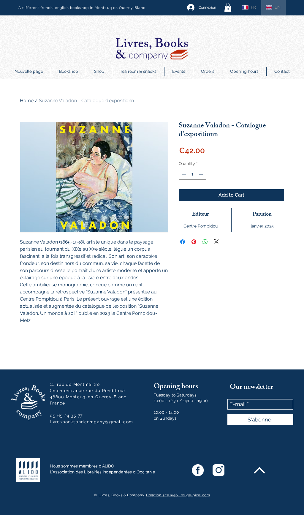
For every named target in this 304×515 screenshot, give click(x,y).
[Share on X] (216, 241)
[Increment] (201, 174)
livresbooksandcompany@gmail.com (91, 421)
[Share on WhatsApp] (205, 241)
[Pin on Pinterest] (193, 241)
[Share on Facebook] (182, 241)
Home (27, 100)
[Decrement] (183, 174)
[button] (228, 7)
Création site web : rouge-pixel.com (178, 495)
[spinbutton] (192, 174)
